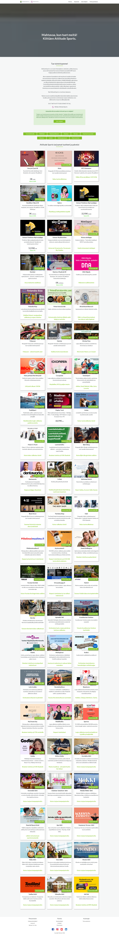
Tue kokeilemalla (30, 134)
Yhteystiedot (59, 925)
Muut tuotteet (75, 138)
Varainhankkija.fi (59, 921)
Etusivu (70, 1)
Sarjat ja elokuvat (54, 134)
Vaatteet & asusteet (88, 134)
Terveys (75, 134)
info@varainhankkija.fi (32, 921)
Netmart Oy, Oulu (32, 925)
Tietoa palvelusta (94, 1)
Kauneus (66, 134)
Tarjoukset (76, 1)
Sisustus (42, 138)
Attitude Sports (36, 1)
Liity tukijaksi (84, 1)
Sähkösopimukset (62, 138)
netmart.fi (33, 923)
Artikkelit (59, 923)
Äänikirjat (42, 134)
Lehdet (51, 138)
